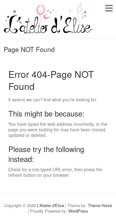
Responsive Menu (108, 8)
